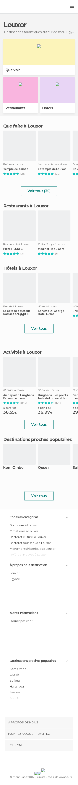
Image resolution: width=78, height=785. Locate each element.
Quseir (44, 468)
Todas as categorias (24, 517)
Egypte (15, 579)
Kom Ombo (13, 468)
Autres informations (24, 613)
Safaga (15, 680)
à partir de (9, 407)
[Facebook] (32, 760)
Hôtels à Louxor (20, 268)
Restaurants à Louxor (25, 205)
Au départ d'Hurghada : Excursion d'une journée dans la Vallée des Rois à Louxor (19, 397)
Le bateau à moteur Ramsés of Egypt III (16, 312)
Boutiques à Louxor (23, 525)
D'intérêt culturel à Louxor (28, 537)
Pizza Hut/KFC (12, 248)
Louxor (15, 573)
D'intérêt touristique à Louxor (30, 543)
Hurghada (17, 686)
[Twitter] (38, 760)
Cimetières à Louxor (24, 531)
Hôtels (47, 108)
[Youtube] (49, 760)
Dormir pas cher (21, 621)
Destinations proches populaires (37, 439)
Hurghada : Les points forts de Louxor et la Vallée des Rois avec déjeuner (53, 397)
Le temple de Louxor (52, 169)
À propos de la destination (28, 565)
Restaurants (15, 108)
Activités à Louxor (22, 352)
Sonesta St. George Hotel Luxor (51, 312)
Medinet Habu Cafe (51, 248)
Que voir (12, 70)
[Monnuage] (15, 7)
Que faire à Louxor (22, 126)
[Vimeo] (43, 760)
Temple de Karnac (15, 169)
